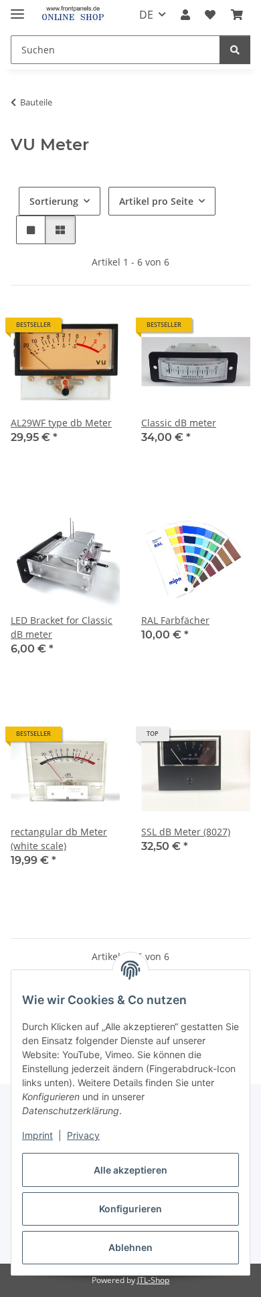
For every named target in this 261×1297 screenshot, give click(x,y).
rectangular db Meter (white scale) (59, 838)
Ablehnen (130, 1247)
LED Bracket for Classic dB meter (61, 627)
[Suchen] (235, 49)
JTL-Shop (153, 1280)
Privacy (83, 1135)
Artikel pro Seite (156, 201)
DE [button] (146, 14)
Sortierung (53, 201)
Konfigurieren (130, 1208)
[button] (185, 14)
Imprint (37, 1135)
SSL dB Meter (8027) (185, 831)
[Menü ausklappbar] (17, 8)
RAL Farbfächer (175, 620)
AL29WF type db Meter (61, 422)
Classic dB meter (178, 422)
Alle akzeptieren (130, 1170)
